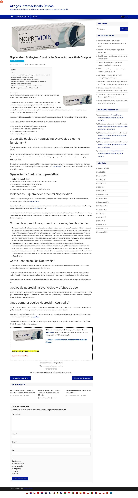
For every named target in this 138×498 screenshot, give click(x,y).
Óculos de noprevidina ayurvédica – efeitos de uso (27, 86)
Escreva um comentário (38, 64)
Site (13, 450)
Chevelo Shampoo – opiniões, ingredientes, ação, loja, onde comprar (111, 117)
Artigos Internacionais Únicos (32, 6)
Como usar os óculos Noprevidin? (22, 83)
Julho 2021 (101, 179)
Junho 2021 (102, 183)
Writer (26, 64)
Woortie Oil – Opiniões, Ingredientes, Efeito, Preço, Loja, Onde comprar (112, 96)
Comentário (16, 414)
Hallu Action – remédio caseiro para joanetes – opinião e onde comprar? (22, 392)
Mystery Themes (28, 488)
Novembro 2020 (103, 202)
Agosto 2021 (102, 176)
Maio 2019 (101, 221)
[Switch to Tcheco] (34, 493)
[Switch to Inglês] (46, 493)
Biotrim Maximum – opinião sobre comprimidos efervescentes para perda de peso (112, 43)
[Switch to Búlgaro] (27, 493)
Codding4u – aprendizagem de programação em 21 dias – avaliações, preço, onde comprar (22, 378)
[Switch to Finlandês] (50, 493)
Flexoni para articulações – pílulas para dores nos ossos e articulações (112, 102)
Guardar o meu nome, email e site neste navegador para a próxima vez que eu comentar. (18, 467)
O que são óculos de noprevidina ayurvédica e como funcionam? (31, 75)
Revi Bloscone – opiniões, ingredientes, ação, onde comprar (112, 57)
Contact (34, 16)
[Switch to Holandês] (42, 493)
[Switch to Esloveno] (103, 493)
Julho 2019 (101, 213)
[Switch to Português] (92, 493)
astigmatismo (34, 201)
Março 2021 (102, 191)
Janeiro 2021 (102, 198)
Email (14, 442)
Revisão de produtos (22, 16)
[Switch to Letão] (77, 493)
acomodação (57, 166)
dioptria (36, 208)
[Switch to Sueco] (111, 493)
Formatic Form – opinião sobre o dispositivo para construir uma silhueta (49, 393)
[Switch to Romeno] (96, 493)
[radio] (46, 369)
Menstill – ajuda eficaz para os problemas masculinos (111, 51)
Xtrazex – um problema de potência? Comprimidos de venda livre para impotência (112, 89)
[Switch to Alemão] (57, 493)
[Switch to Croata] (31, 493)
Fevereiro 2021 (103, 194)
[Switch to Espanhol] (107, 493)
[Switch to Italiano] (73, 493)
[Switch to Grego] (61, 493)
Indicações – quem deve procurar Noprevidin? (25, 79)
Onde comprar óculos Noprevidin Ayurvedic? (25, 88)
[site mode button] (123, 17)
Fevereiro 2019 (103, 228)
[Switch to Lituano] (80, 493)
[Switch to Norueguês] (84, 493)
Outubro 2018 (102, 232)
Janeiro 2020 (102, 209)
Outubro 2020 (102, 206)
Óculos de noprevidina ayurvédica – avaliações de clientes (29, 81)
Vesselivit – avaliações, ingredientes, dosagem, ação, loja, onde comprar (110, 64)
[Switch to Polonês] (88, 493)
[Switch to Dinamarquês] (38, 493)
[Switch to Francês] (54, 493)
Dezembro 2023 (103, 168)
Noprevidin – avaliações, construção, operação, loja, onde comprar (110, 76)
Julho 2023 (101, 172)
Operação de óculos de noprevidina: (22, 77)
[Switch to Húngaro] (65, 493)
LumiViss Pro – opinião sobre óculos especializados (78, 392)
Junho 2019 (102, 217)
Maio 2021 (101, 187)
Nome (14, 434)
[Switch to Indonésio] (69, 493)
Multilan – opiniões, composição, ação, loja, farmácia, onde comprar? (83, 378)
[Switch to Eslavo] (100, 493)
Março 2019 (102, 224)
